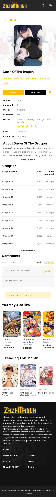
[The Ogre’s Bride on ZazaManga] (46, 375)
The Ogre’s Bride (46, 393)
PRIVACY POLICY (11, 467)
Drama (7, 78)
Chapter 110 (48, 339)
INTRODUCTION (10, 455)
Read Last (36, 92)
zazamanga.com (24, 490)
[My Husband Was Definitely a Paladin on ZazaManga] (28, 375)
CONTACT (8, 461)
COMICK (32, 455)
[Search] (43, 5)
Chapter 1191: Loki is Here (29, 340)
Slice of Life (31, 78)
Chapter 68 (8, 243)
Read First (13, 92)
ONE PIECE (27, 348)
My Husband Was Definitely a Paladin (28, 395)
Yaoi (6, 83)
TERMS (31, 461)
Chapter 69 (7, 236)
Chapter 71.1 (8, 212)
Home (6, 449)
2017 (19, 100)
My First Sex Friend (7, 394)
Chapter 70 (8, 228)
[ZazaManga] (14, 5)
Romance (18, 78)
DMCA (31, 467)
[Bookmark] (50, 92)
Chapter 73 (7, 197)
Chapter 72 (7, 205)
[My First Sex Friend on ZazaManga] (10, 375)
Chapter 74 (8, 189)
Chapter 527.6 (9, 339)
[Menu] (50, 5)
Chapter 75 (7, 181)
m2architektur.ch (28, 480)
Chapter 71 (7, 220)
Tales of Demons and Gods (9, 347)
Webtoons (44, 78)
